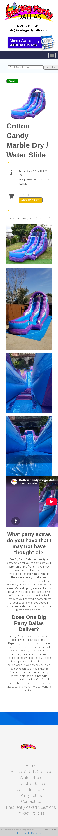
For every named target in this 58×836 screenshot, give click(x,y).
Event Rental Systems (29, 833)
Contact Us (31, 801)
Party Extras (31, 795)
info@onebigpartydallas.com (29, 30)
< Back (12, 81)
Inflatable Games (31, 783)
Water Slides (31, 777)
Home (31, 765)
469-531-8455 (29, 26)
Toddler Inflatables (31, 789)
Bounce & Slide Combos (31, 771)
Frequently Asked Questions (31, 807)
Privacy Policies (31, 813)
